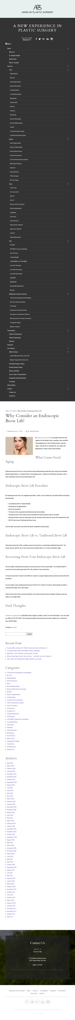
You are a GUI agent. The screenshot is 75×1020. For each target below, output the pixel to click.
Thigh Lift (12, 233)
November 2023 (11, 832)
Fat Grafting (13, 306)
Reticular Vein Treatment (16, 225)
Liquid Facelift (13, 102)
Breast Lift (12, 168)
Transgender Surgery (15, 322)
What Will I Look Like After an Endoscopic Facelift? (22, 653)
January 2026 (11, 771)
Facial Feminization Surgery (17, 131)
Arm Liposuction (14, 192)
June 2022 (10, 856)
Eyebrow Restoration (15, 86)
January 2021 (11, 881)
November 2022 (11, 851)
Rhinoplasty (13, 115)
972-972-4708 (27, 38)
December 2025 (11, 774)
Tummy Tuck (13, 188)
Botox (8, 683)
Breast (11, 139)
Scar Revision (11, 736)
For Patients (11, 348)
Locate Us (12, 396)
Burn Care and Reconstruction (18, 302)
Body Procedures (12, 681)
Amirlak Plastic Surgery (17, 991)
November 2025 (11, 777)
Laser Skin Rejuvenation (16, 273)
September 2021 (12, 867)
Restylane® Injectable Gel (17, 286)
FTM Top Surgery (14, 176)
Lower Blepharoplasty (15, 94)
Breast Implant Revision (16, 151)
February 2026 (11, 768)
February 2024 (11, 823)
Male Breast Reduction (16, 163)
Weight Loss (10, 749)
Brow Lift (12, 77)
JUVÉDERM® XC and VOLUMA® (18, 261)
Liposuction (13, 216)
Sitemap (42, 1013)
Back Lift (12, 196)
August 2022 (11, 854)
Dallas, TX (26, 40)
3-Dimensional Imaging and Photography (20, 298)
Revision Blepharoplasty (16, 123)
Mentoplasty (13, 98)
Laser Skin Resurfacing (16, 269)
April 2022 (10, 862)
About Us (12, 52)
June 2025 (10, 790)
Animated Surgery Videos (16, 364)
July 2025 (10, 788)
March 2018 (10, 900)
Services (10, 66)
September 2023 (12, 837)
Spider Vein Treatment (15, 229)
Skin (10, 241)
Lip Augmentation (14, 90)
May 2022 (10, 859)
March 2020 (10, 884)
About (9, 48)
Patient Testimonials (15, 334)
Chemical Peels (14, 253)
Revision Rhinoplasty (15, 119)
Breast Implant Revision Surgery (16, 689)
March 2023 (10, 845)
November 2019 (11, 889)
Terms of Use (34, 1013)
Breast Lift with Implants (16, 147)
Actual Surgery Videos (16, 367)
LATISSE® (12, 278)
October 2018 (11, 897)
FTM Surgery (11, 716)
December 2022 (11, 848)
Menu (9, 44)
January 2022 (11, 864)
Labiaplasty (13, 212)
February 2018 (11, 903)
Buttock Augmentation (16, 208)
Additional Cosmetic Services (18, 294)
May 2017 (10, 917)
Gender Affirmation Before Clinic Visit (19, 355)
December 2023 (11, 829)
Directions (34, 993)
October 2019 (11, 892)
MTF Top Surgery (14, 180)
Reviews (11, 341)
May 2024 (10, 818)
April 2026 (10, 763)
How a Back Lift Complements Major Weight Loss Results (24, 659)
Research (10, 345)
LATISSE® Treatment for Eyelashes (18, 719)
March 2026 (10, 766)
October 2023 (11, 834)
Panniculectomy (14, 220)
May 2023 (10, 843)
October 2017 (11, 914)
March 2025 (10, 799)
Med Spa (12, 290)
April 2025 (10, 796)
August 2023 (11, 840)
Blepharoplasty (14, 73)
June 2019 (10, 895)
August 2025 (11, 785)
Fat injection (10, 708)
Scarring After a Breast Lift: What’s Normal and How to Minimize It (27, 648)
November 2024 (11, 810)
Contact (9, 389)
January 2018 (11, 906)
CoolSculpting (11, 697)
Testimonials (11, 330)
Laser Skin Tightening (15, 265)
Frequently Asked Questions (17, 378)
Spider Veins (11, 738)
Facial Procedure (12, 705)
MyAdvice (58, 1009)
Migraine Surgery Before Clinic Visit (19, 360)
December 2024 (11, 807)
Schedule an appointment (13, 615)
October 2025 (11, 779)
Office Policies (13, 352)
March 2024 (10, 821)
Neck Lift (12, 106)
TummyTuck (10, 744)
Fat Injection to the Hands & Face (18, 310)
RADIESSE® (13, 282)
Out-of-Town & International (17, 374)
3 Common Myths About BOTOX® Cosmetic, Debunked (23, 651)
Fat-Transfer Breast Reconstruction (19, 159)
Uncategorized (11, 747)
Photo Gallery (11, 385)
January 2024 (11, 826)
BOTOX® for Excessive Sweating (18, 249)
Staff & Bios (12, 59)
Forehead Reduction (13, 714)
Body (10, 184)
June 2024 (10, 815)
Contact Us (12, 392)
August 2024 (11, 812)
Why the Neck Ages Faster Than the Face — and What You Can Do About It (29, 656)
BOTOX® (12, 245)
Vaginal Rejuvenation (15, 237)
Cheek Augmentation (15, 82)
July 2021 (10, 873)
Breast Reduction (14, 172)
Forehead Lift (11, 711)
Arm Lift (12, 200)
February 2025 (11, 801)
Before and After (14, 371)
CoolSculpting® (14, 257)
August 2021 (11, 870)
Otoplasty (12, 110)
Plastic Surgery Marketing (47, 1009)
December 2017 (11, 908)
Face (10, 70)
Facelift (12, 127)
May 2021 (10, 875)
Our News (12, 381)
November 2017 (11, 911)
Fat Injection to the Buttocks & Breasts (20, 314)
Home (7, 411)
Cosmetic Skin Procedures (15, 700)
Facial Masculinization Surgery (18, 135)
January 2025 (11, 804)
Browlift (14, 627)
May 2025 (10, 793)
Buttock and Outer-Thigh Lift (17, 204)
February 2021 (11, 878)
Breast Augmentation (15, 143)
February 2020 (11, 886)
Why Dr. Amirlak (14, 63)
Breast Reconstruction (16, 155)
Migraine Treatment (15, 326)
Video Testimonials (15, 338)
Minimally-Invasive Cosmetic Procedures (20, 318)
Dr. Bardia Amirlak (14, 55)
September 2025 (12, 782)
